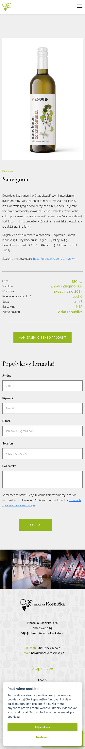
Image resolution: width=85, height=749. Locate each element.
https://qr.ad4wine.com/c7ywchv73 (54, 258)
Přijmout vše (42, 727)
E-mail (6, 420)
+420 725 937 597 (48, 647)
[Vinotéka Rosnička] (6, 7)
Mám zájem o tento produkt (42, 337)
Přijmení (7, 398)
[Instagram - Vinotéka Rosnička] (31, 569)
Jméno (6, 375)
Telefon (7, 443)
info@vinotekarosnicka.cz (47, 653)
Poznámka (9, 466)
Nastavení (42, 737)
